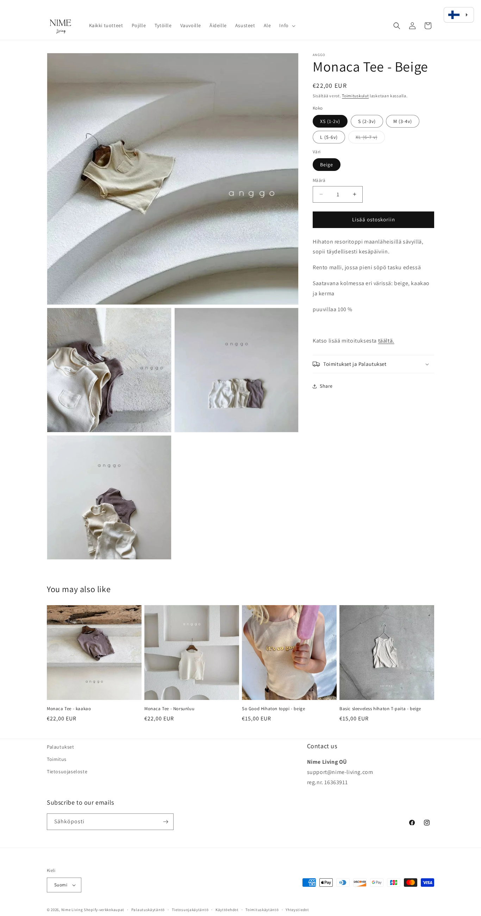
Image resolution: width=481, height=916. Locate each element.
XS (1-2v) (330, 121)
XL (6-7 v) (370, 138)
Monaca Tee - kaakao (69, 709)
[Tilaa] (165, 821)
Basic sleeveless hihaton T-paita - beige (380, 709)
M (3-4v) (402, 121)
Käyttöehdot (227, 909)
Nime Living (72, 909)
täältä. (386, 340)
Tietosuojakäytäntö (190, 909)
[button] (286, 25)
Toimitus (57, 759)
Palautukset (60, 747)
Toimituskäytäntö (262, 909)
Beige (326, 164)
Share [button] (326, 386)
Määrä (319, 180)
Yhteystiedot (297, 909)
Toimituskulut (355, 95)
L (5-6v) (329, 137)
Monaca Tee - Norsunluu (169, 709)
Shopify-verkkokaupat (104, 909)
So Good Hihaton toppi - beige (273, 709)
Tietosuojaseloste (67, 771)
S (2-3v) (367, 121)
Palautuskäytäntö (148, 909)
